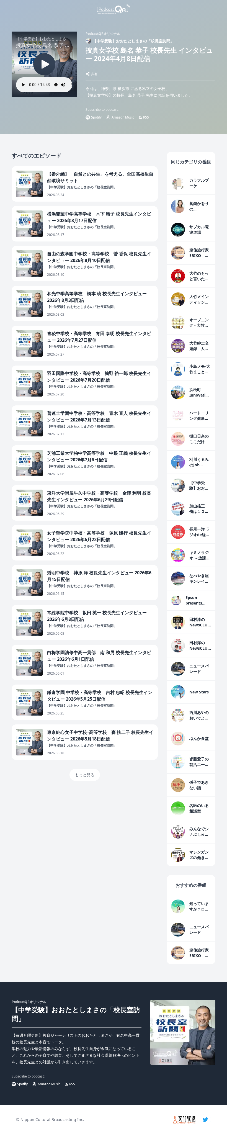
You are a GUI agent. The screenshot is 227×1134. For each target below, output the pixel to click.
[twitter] (205, 1119)
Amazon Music (123, 117)
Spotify (96, 117)
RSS (146, 117)
